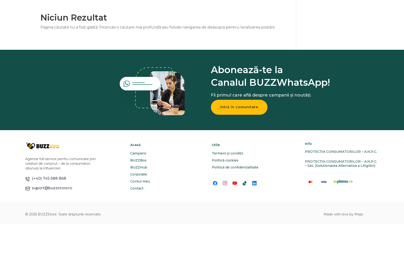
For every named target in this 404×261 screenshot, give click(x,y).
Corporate (138, 174)
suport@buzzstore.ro (51, 188)
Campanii (138, 153)
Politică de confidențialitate (235, 167)
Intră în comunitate (239, 107)
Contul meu (140, 181)
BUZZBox (138, 160)
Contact (137, 188)
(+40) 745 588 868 (48, 178)
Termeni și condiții (227, 153)
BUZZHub (138, 167)
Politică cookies (225, 160)
